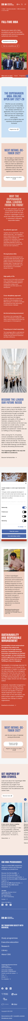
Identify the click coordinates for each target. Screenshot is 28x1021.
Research (5, 946)
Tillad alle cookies (14, 531)
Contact (3, 899)
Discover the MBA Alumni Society (10, 883)
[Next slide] (25, 799)
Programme (22, 75)
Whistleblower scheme (6, 1018)
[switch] (24, 512)
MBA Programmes (21, 8)
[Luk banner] (25, 483)
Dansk (18, 4)
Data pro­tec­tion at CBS (7, 1016)
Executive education (11, 8)
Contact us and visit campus (8, 973)
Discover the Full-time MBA (9, 873)
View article (4, 838)
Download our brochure (7, 705)
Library (4, 950)
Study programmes (9, 938)
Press (2, 975)
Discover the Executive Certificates (11, 877)
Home (4, 8)
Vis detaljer (21, 526)
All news (3, 977)
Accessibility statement (19, 1016)
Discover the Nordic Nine (8, 457)
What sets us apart (7, 75)
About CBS (6, 954)
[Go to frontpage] (7, 4)
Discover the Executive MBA (9, 875)
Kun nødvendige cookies (14, 536)
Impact (16, 75)
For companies (5, 979)
